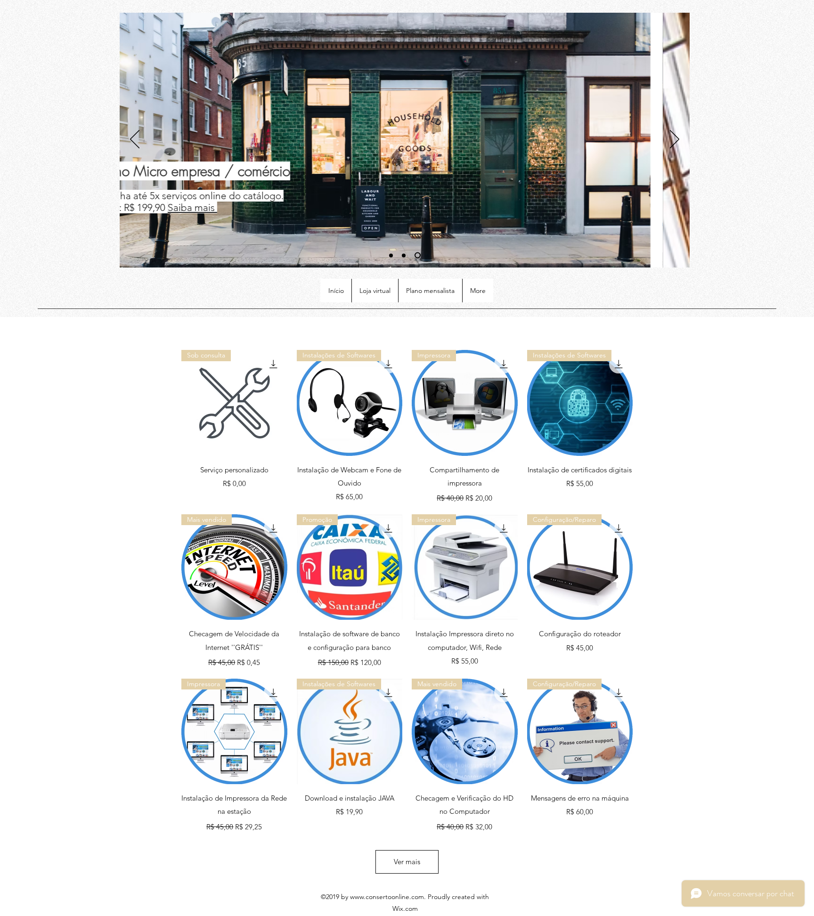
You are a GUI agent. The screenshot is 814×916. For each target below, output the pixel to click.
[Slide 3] (418, 255)
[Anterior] (134, 140)
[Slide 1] (391, 255)
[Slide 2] (404, 255)
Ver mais (407, 861)
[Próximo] (674, 140)
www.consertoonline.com (387, 896)
